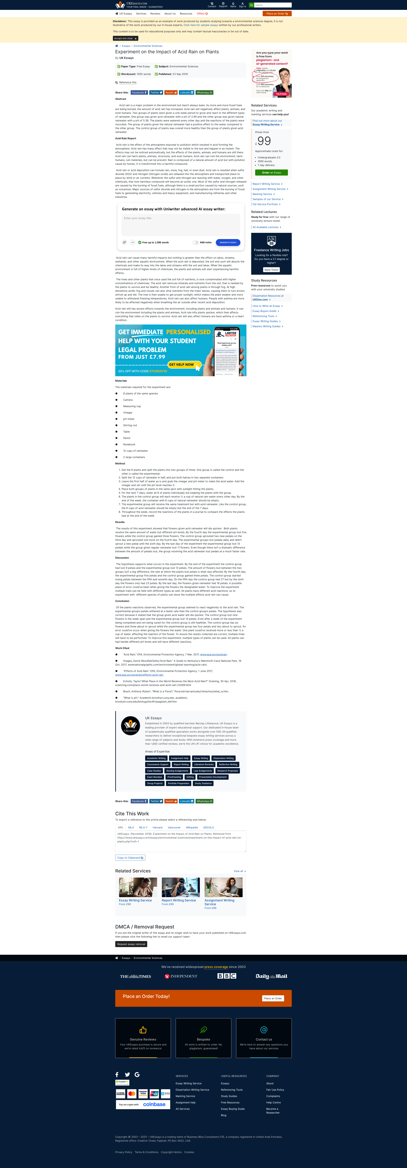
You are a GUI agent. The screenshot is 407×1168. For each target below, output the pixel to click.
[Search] (251, 5)
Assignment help (186, 1102)
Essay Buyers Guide (265, 311)
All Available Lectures (266, 227)
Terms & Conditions (146, 1152)
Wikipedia (192, 827)
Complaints (273, 1096)
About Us (170, 13)
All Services (183, 1108)
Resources (186, 13)
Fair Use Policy (275, 1089)
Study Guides (229, 1096)
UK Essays (125, 13)
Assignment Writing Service (269, 189)
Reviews (155, 13)
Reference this (127, 82)
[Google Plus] (137, 1074)
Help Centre (273, 1102)
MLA (131, 827)
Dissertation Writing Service (192, 1089)
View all (239, 871)
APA (120, 827)
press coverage (216, 967)
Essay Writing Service (189, 1083)
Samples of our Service (267, 199)
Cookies (189, 1152)
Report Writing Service (267, 183)
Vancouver (174, 827)
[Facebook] (118, 1074)
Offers (201, 13)
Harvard (157, 827)
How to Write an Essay (267, 305)
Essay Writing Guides (266, 321)
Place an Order (276, 13)
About (270, 1083)
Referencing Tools (264, 316)
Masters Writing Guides (267, 326)
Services (141, 13)
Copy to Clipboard (129, 857)
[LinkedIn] (128, 1074)
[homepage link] (116, 45)
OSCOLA (208, 827)
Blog (223, 1115)
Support (223, 6)
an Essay (271, 172)
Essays (126, 45)
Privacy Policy (123, 1152)
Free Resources (230, 1102)
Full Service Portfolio (266, 204)
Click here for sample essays (201, 25)
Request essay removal (131, 944)
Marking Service (263, 194)
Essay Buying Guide (233, 1108)
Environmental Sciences (148, 45)
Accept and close (123, 38)
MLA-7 (143, 827)
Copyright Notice (171, 1152)
